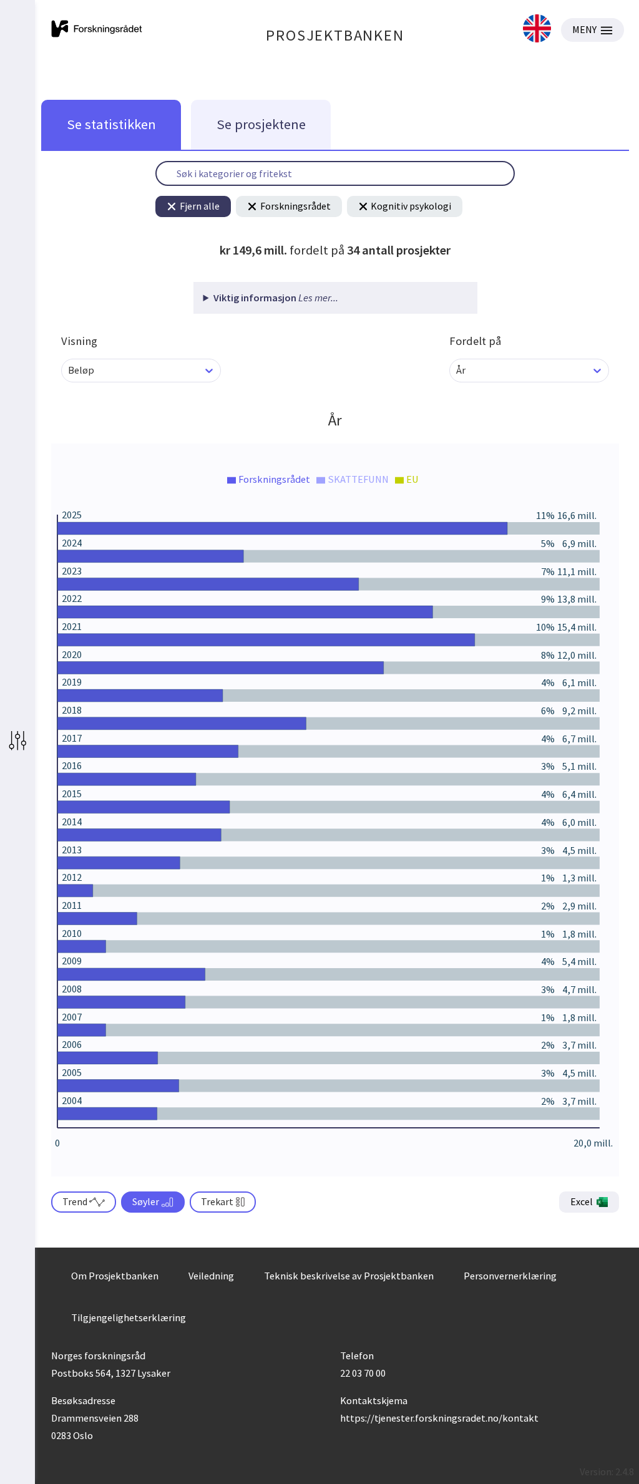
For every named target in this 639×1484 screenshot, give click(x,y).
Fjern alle (200, 206)
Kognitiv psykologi (411, 206)
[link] (537, 29)
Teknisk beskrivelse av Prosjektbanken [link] (349, 1275)
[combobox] (69, 370)
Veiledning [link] (211, 1275)
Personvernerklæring (510, 1275)
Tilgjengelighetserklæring (128, 1317)
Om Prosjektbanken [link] (115, 1275)
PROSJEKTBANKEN (335, 35)
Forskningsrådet (295, 206)
